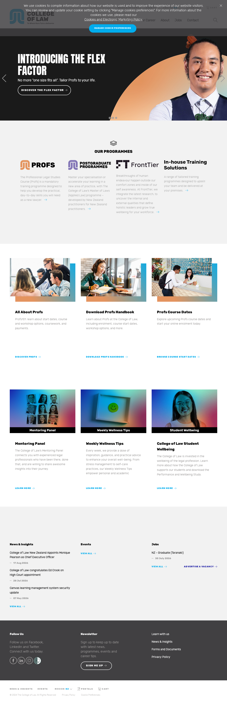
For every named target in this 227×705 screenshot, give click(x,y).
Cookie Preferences (90, 695)
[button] (110, 118)
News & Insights (162, 641)
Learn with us (160, 634)
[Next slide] (222, 78)
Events (43, 689)
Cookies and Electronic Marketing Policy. (113, 19)
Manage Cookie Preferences (112, 28)
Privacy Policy (161, 657)
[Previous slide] (4, 78)
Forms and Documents (166, 649)
